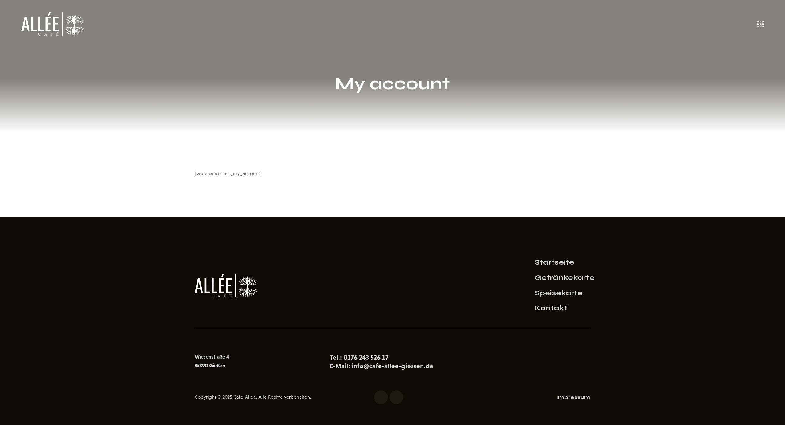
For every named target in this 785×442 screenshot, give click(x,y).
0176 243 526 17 (366, 357)
